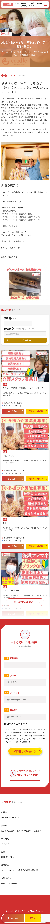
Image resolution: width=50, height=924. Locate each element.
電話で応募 (14, 918)
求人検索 (26, 340)
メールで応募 (38, 918)
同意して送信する (26, 751)
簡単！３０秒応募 (36, 411)
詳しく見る (12, 411)
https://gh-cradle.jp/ (9, 883)
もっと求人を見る (23, 602)
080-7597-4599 (27, 774)
